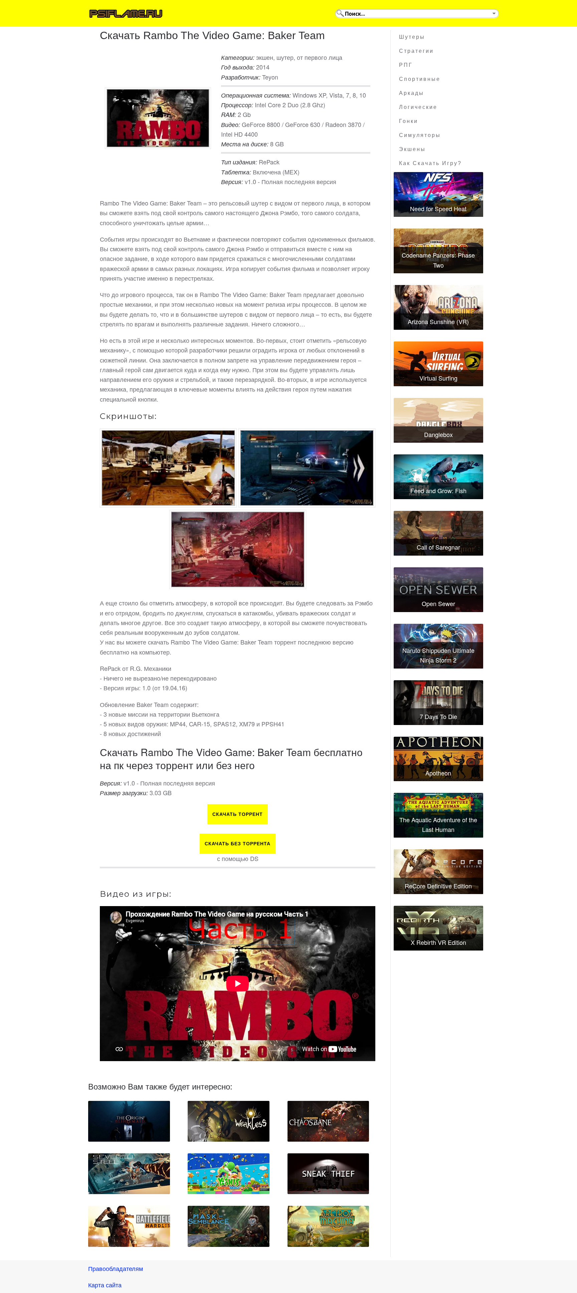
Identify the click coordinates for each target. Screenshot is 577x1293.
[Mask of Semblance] (228, 1226)
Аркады (411, 93)
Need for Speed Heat (438, 208)
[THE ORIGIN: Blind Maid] (129, 1121)
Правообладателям (115, 1268)
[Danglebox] (438, 420)
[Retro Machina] (328, 1226)
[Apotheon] (438, 759)
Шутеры (412, 37)
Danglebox (438, 434)
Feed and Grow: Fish (438, 490)
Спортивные (419, 79)
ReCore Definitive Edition (438, 885)
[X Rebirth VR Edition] (438, 928)
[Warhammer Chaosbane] (328, 1121)
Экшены (412, 149)
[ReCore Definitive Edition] (438, 871)
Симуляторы (420, 135)
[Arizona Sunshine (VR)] (438, 307)
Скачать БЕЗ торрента (237, 843)
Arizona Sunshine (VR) (438, 321)
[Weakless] (228, 1121)
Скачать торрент (237, 814)
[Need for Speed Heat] (438, 194)
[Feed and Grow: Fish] (438, 476)
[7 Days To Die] (438, 702)
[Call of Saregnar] (438, 533)
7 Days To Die (438, 716)
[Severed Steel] (129, 1173)
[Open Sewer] (438, 589)
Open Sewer (438, 603)
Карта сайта (105, 1284)
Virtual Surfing (438, 378)
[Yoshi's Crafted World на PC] (228, 1173)
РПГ (406, 65)
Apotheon (438, 772)
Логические (418, 107)
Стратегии (416, 51)
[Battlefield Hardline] (129, 1226)
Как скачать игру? (430, 163)
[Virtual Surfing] (438, 363)
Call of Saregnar (438, 547)
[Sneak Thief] (328, 1173)
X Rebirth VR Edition (438, 942)
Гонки (408, 121)
